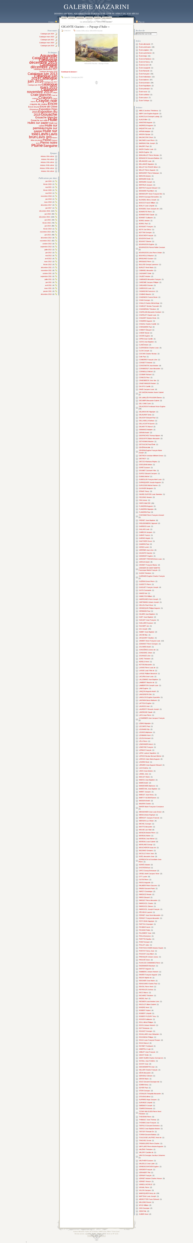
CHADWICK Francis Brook (148, 297)
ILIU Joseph (143, 629)
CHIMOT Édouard (145, 330)
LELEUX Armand (144, 738)
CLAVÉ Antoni (143, 345)
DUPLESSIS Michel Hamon (148, 485)
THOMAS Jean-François (147, 1122)
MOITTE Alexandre (145, 827)
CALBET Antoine (144, 276)
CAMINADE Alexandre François (150, 279)
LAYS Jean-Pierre (145, 715)
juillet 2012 (48, 249)
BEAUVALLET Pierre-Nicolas (149, 155)
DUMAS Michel (144, 476)
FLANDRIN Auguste (146, 506)
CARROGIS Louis (145, 288)
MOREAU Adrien (144, 836)
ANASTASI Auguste (145, 122)
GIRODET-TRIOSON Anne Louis (150, 559)
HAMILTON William (145, 596)
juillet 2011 (48, 279)
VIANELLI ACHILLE (145, 1184)
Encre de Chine (48, 106)
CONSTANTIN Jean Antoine (148, 365)
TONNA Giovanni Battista (147, 1134)
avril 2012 (48, 258)
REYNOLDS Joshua (146, 989)
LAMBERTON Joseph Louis (148, 685)
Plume (37, 145)
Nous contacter (106, 18)
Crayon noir (46, 100)
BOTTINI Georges (145, 232)
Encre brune (33, 107)
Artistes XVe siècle (47, 159)
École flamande (144, 71)
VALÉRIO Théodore (146, 1149)
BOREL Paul (143, 223)
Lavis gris (44, 137)
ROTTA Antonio (144, 1028)
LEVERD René (144, 762)
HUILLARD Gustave (146, 623)
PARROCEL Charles (146, 903)
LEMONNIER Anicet (146, 744)
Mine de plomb (36, 140)
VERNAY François (145, 1175)
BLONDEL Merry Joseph (147, 200)
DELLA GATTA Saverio (147, 423)
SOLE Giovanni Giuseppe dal (149, 1082)
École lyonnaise (144, 83)
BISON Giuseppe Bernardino (149, 197)
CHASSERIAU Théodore (147, 309)
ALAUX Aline (143, 119)
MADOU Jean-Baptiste (147, 780)
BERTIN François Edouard (148, 188)
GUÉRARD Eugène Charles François (152, 576)
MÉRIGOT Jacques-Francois (149, 818)
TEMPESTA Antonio (145, 1108)
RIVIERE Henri (144, 1007)
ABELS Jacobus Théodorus (148, 110)
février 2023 (47, 184)
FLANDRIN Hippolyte (146, 509)
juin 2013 (48, 235)
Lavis (43, 134)
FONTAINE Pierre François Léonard (151, 515)
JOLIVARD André (145, 647)
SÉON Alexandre (145, 1073)
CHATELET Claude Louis (147, 315)
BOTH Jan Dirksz (145, 229)
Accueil (64, 18)
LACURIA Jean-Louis (146, 676)
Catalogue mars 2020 (46, 42)
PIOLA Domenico (145, 936)
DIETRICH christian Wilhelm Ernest (151, 455)
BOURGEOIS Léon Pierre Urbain (150, 252)
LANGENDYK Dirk (145, 694)
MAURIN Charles (145, 804)
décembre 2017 (46, 205)
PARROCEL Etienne (146, 906)
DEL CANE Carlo (145, 403)
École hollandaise (145, 77)
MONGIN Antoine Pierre (147, 833)
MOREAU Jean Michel (146, 838)
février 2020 (47, 190)
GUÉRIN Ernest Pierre (147, 581)
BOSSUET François (146, 226)
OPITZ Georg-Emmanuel (147, 870)
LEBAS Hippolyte (145, 723)
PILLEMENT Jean (145, 933)
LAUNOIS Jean (144, 706)
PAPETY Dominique (145, 891)
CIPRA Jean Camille (146, 339)
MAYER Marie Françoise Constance (151, 806)
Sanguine (50, 146)
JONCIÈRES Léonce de (147, 650)
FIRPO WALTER (144, 503)
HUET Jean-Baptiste (146, 617)
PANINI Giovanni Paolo (147, 888)
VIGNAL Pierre (144, 1187)
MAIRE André (143, 783)
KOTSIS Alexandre (145, 664)
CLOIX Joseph (144, 351)
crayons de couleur (38, 104)
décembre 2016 (44, 211)
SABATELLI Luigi (144, 1049)
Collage (54, 92)
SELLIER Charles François (148, 1070)
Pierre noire (48, 142)
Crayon (45, 97)
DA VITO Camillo (144, 386)
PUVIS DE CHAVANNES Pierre (149, 963)
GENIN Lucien (144, 547)
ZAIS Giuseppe (144, 1208)
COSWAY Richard (145, 374)
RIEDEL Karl (143, 998)
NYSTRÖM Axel (144, 868)
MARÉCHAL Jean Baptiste (148, 789)
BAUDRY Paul (144, 146)
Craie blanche (41, 95)
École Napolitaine (145, 86)
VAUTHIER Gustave (146, 1160)
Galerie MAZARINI (96, 6)
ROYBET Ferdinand (146, 1046)
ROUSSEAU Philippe (146, 1037)
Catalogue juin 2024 (47, 34)
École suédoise (144, 94)
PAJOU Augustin (144, 882)
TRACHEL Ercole (145, 1140)
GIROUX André (144, 562)
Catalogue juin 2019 (47, 45)
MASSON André (144, 801)
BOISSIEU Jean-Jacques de (149, 209)
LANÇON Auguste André (147, 691)
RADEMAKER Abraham (147, 966)
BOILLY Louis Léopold (146, 206)
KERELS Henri (144, 661)
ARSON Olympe (144, 134)
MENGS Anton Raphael (147, 815)
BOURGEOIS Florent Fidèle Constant (152, 247)
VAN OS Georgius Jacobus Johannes (152, 1155)
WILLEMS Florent (145, 1202)
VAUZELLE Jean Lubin (147, 1163)
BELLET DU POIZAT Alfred (148, 167)
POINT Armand (144, 942)
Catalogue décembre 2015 (43, 61)
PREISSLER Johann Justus (148, 957)
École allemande (144, 44)
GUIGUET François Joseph (148, 587)
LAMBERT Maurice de (146, 682)
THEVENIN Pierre (145, 1117)
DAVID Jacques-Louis (146, 389)
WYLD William (143, 1205)
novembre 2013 (45, 232)
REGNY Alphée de (145, 978)
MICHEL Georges (145, 824)
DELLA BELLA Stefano (146, 421)
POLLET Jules (144, 945)
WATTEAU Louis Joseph (147, 1196)
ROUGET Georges (145, 1031)
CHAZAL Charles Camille (147, 324)
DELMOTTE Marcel (146, 426)
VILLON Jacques (145, 1190)
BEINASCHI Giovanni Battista (149, 158)
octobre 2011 (47, 273)
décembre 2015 (44, 217)
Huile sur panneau (45, 127)
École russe (143, 91)
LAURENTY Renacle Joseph (149, 709)
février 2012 (47, 264)
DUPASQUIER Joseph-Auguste (150, 482)
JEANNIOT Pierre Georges (148, 644)
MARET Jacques (145, 792)
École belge (143, 56)
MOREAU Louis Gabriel (147, 841)
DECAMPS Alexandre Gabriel (149, 400)
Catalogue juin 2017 (50, 82)
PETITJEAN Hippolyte (146, 921)
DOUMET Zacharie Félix (147, 470)
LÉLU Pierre (143, 741)
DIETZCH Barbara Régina (148, 461)
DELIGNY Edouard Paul (147, 418)
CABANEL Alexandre (146, 270)
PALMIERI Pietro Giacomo (148, 885)
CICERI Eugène (144, 336)
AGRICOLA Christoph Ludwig (149, 116)
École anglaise (144, 50)
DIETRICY (142, 458)
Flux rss (141, 22)
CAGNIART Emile (145, 273)
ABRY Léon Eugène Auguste (149, 113)
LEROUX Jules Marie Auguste (149, 759)
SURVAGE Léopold (145, 1102)
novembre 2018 (46, 196)
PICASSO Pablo (144, 930)
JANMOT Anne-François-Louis (149, 641)
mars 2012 (48, 261)
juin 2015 (48, 220)
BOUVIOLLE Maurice (146, 255)
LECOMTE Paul (144, 726)
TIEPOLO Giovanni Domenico (149, 1125)
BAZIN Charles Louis (146, 149)
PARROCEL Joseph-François (149, 909)
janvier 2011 (47, 291)
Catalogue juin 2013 (42, 74)
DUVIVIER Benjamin (146, 488)
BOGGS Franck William (147, 203)
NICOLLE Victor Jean (146, 853)
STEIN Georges (144, 1091)
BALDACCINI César (146, 137)
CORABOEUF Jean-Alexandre (149, 368)
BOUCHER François (146, 235)
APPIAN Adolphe (144, 131)
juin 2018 (48, 199)
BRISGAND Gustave (146, 258)
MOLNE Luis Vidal (145, 830)
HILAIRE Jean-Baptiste (147, 614)
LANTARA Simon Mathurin (148, 700)
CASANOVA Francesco (147, 291)
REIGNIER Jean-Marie (147, 980)
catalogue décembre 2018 (48, 71)
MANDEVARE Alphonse (147, 786)
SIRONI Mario (144, 1079)
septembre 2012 (46, 246)
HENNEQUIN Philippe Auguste (149, 608)
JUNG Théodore (144, 659)
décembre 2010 (46, 294)
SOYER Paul (143, 1088)
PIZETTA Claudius (145, 939)
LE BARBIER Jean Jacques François (152, 718)
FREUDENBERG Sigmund (148, 523)
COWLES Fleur (144, 377)
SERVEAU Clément (145, 1076)
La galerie (97, 18)
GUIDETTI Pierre (145, 584)
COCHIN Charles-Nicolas (148, 354)
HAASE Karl (143, 593)
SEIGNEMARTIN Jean (147, 1067)
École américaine (145, 47)
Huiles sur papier (38, 122)
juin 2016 (48, 214)
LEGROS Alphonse (145, 732)
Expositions (89, 18)
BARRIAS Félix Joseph (147, 143)
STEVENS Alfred (144, 1096)
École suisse (143, 97)
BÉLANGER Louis (145, 161)
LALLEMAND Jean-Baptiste (148, 679)
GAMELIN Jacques (145, 532)
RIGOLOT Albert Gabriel (147, 1004)
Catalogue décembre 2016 (44, 65)
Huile (52, 119)
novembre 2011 (46, 270)
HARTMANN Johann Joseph (149, 602)
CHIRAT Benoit (144, 333)
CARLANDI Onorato (146, 285)
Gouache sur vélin (39, 120)
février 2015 (47, 223)
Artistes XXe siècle (47, 171)
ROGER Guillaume (145, 1019)
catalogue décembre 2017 (45, 69)
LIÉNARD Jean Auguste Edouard (150, 765)
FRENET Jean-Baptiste (147, 520)
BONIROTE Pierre (145, 212)
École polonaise (144, 88)
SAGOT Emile (144, 1055)
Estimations (80, 18)
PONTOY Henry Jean (146, 951)
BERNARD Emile (145, 179)
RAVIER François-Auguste (148, 975)
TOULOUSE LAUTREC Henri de (150, 1137)
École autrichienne (145, 53)
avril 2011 (48, 285)
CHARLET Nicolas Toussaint (149, 306)
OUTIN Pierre (143, 879)
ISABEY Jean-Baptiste (146, 632)
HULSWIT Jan (144, 626)
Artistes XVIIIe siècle (47, 168)
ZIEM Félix (142, 1211)
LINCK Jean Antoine (146, 771)
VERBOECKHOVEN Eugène (149, 1166)
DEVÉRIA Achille (144, 447)
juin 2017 (48, 208)
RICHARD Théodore (146, 995)
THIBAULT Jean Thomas (147, 1120)
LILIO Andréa (143, 768)
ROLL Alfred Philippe (146, 1022)
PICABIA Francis (144, 927)
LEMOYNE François (146, 747)
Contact (51, 22)
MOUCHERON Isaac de (147, 847)
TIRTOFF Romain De (146, 1131)
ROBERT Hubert (145, 1010)
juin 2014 (48, 226)
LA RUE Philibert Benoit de (148, 673)
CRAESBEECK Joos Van (147, 380)
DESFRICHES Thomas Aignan (149, 435)
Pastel (47, 139)
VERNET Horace (145, 1181)
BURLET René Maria (146, 267)
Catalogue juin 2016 (42, 79)
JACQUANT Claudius (146, 638)
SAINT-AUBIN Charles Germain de (151, 1058)
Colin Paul (142, 357)
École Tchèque (144, 100)
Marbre (54, 137)
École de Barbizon (145, 59)
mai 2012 (48, 255)
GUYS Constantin (145, 590)
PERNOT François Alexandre (149, 918)
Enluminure (34, 109)
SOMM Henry (143, 1085)
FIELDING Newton (145, 497)
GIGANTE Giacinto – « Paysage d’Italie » (85, 26)
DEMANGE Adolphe (146, 429)
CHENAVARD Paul (145, 327)
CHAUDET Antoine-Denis (147, 318)
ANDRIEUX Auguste (146, 125)
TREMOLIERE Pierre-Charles (149, 1143)
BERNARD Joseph (145, 182)
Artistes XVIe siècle (47, 162)
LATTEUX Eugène (145, 703)
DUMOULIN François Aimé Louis (150, 479)
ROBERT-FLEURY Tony (147, 1016)
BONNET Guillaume (146, 217)
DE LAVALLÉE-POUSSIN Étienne (150, 397)
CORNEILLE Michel (146, 371)
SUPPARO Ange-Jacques (148, 1099)
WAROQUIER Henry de (147, 1193)
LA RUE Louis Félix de (146, 670)
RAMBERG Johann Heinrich (148, 972)
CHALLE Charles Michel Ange (149, 303)
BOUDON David (144, 238)
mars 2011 (48, 288)
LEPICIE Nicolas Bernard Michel (150, 756)
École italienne (144, 80)
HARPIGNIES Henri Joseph (148, 599)
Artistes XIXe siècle (47, 156)
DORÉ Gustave (144, 467)
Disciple (102, 1236)
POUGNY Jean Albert (146, 954)
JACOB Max (143, 635)
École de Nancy (144, 62)
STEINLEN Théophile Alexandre (150, 1093)
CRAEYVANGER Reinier (147, 383)
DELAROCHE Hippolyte (147, 412)
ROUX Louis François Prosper (149, 1040)
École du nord (143, 65)
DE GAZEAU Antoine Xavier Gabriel (151, 392)
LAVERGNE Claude (145, 712)
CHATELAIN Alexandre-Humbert (150, 312)
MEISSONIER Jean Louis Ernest (150, 812)
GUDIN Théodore (145, 573)
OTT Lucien (143, 876)
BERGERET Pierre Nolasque (149, 173)
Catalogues (71, 18)
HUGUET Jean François (147, 620)
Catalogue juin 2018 (34, 85)
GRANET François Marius (148, 565)
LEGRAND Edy (144, 729)
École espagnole (144, 68)
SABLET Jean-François (147, 1052)
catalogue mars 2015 (48, 85)
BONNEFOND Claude (146, 214)
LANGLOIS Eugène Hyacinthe (149, 697)
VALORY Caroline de (146, 1152)
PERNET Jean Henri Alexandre (149, 915)
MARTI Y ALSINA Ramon (147, 798)
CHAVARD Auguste (145, 321)
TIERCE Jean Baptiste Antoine (149, 1128)
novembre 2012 (45, 241)
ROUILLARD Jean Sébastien (149, 1034)
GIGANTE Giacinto (96, 31)
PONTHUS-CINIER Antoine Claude (151, 948)
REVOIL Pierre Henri (146, 986)
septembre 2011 (46, 276)
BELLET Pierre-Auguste (147, 170)
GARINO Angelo (144, 538)
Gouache (49, 114)
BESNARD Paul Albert (146, 191)
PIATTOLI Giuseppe (146, 924)
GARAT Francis (144, 535)
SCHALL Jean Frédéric (147, 1061)
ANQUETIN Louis (145, 128)
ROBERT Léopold (145, 1013)
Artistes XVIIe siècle (47, 165)
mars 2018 (48, 202)
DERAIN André (144, 432)
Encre (52, 104)
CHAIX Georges (144, 300)
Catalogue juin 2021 (47, 39)
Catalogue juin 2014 (77, 77)
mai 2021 (48, 187)
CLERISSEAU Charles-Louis (149, 348)
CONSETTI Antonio (145, 362)
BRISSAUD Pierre (145, 261)
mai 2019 (48, 193)
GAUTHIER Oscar (145, 541)
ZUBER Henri (143, 1214)
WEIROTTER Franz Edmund (149, 1199)
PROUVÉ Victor (144, 960)
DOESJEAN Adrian (145, 464)
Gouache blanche (46, 117)
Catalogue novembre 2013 (42, 91)
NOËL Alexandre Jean (146, 856)
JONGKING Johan (145, 653)
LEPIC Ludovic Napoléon (147, 753)
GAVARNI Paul (144, 544)
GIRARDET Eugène (146, 556)
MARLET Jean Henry (146, 795)
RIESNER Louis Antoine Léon (149, 1001)
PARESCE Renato (145, 894)
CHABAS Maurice (145, 294)
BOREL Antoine (144, 220)
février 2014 (47, 229)
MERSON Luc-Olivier (146, 821)
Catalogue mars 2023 (46, 37)
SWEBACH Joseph (145, 1105)
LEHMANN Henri (145, 735)
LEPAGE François (145, 750)
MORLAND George (145, 844)
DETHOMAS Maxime (146, 441)
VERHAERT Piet (144, 1172)
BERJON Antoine (145, 176)
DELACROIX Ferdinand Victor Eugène (152, 406)
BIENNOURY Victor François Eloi (150, 194)
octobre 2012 (47, 244)
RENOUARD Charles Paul (148, 983)
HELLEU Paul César (146, 605)
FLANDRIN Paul (144, 512)
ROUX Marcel (144, 1043)
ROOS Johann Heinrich (147, 1025)
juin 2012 (48, 252)
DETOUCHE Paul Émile (147, 444)
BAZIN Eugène (144, 152)
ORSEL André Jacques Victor (149, 873)
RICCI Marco (143, 992)
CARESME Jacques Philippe (149, 282)
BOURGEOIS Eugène (146, 244)
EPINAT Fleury (144, 491)
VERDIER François (145, 1169)
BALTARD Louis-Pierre (147, 140)
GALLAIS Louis (144, 529)
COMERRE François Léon (148, 359)
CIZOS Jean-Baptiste (146, 342)
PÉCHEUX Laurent (145, 912)
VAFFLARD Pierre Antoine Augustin (151, 1146)
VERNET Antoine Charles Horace (150, 1178)
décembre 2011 (46, 267)
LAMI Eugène (143, 688)
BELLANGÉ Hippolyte (146, 164)
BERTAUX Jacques (145, 185)
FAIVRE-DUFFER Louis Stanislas (150, 494)
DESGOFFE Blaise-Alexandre (149, 438)
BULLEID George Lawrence (148, 264)
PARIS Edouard (144, 897)
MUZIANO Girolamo (146, 850)
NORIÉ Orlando (144, 865)
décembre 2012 (46, 238)
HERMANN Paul (144, 611)
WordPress (91, 1236)
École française (144, 74)
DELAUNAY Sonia (145, 415)
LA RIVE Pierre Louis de (147, 667)
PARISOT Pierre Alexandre (148, 900)
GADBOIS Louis (144, 526)
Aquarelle (48, 55)
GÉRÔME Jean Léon (146, 550)
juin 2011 (49, 282)
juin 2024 (48, 181)
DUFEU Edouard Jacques (148, 473)
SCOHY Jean (143, 1064)
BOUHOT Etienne (145, 241)
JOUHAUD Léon (144, 656)
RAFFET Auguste (145, 969)
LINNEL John (143, 774)
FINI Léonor (143, 500)
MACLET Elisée (144, 777)
